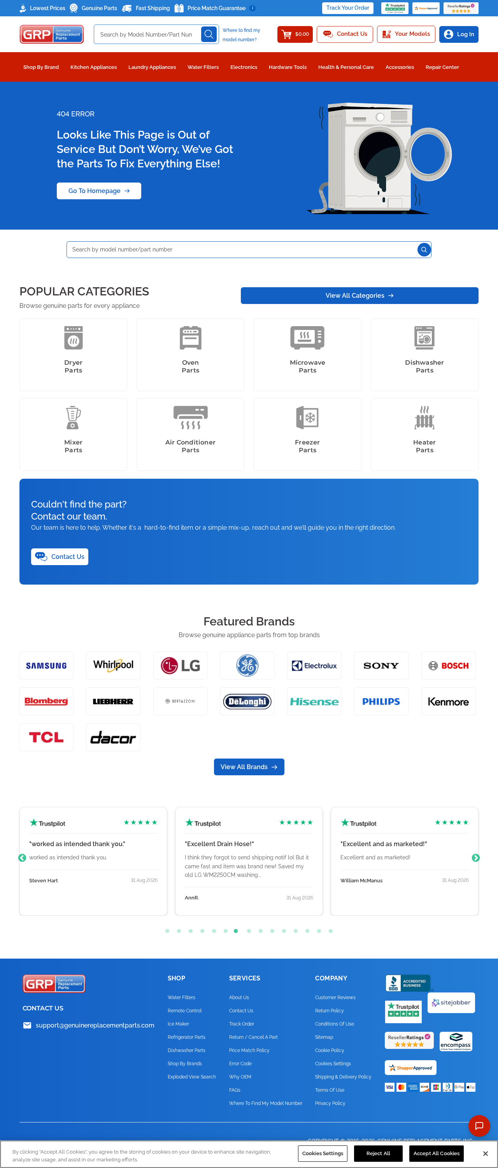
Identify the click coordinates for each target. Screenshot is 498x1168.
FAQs (234, 1090)
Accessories (400, 67)
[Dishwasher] (425, 338)
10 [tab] (270, 929)
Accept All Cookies (436, 1153)
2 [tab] (177, 929)
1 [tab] (165, 929)
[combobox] (156, 34)
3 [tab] (189, 929)
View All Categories (355, 295)
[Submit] (209, 34)
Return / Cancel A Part (253, 1037)
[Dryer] (73, 338)
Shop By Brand (41, 67)
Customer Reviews (335, 997)
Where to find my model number (265, 1103)
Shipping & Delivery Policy (343, 1077)
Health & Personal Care (346, 67)
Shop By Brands (185, 1063)
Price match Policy (249, 1050)
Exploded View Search (192, 1077)
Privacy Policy (330, 1103)
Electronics (243, 67)
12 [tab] (294, 929)
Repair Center (442, 67)
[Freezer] (308, 417)
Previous (22, 858)
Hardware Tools (288, 67)
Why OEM (240, 1077)
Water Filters (203, 67)
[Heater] (425, 417)
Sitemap (324, 1037)
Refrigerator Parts (186, 1037)
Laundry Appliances (152, 67)
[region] (249, 1154)
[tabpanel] (93, 861)
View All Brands (244, 767)
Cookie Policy (329, 1050)
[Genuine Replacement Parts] (51, 34)
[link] (481, 1103)
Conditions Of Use (334, 1024)
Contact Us (241, 1010)
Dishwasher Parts (186, 1050)
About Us (239, 997)
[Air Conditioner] (190, 417)
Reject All (378, 1153)
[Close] (485, 1153)
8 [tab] (247, 929)
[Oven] (190, 338)
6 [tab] (224, 929)
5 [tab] (212, 929)
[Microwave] (308, 338)
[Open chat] (479, 1126)
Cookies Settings (322, 1153)
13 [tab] (305, 929)
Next (476, 858)
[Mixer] (73, 417)
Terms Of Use (329, 1090)
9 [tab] (259, 929)
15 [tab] (329, 929)
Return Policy (329, 1010)
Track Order (241, 1024)
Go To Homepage (94, 191)
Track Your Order (347, 8)
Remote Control (185, 1010)
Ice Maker (178, 1024)
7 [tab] (235, 929)
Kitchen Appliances (93, 67)
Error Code (240, 1063)
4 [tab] (200, 929)
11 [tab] (282, 929)
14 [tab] (317, 929)
